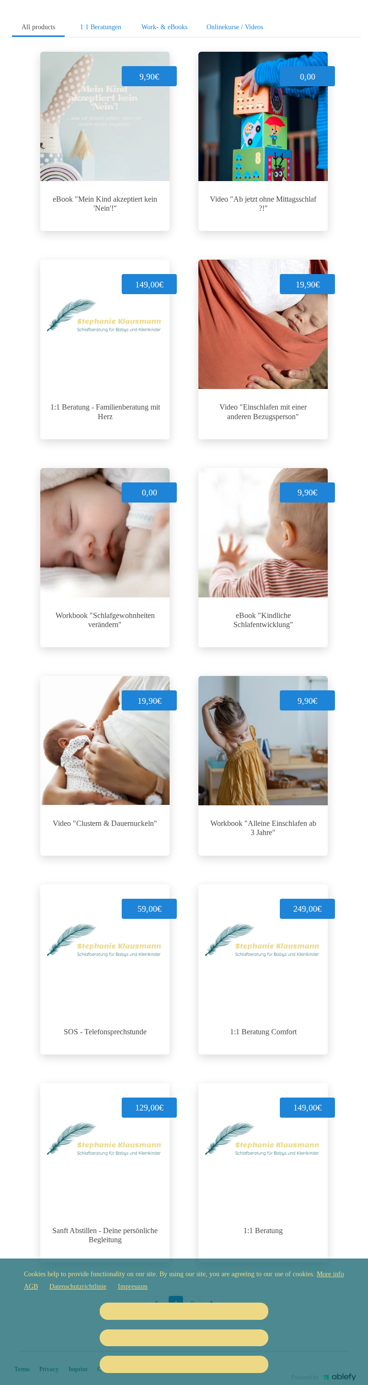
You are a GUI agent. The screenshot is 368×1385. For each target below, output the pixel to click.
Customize (184, 1311)
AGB (31, 1286)
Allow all (184, 1364)
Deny (184, 1337)
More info (330, 1274)
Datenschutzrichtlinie (77, 1286)
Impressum (133, 1286)
